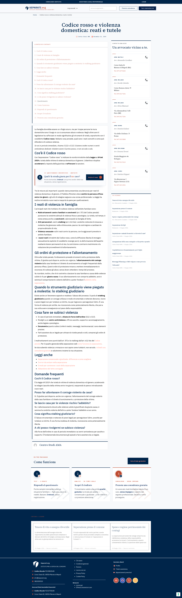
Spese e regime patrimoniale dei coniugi (125, 217)
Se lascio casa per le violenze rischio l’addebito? (56, 88)
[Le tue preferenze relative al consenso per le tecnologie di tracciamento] (178, 594)
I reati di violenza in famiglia (48, 55)
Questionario (42, 101)
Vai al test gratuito (138, 461)
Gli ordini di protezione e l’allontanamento (53, 59)
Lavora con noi (81, 570)
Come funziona (43, 105)
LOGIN (144, 2)
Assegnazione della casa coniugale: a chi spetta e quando (131, 242)
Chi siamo (79, 561)
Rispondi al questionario (47, 109)
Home (35, 15)
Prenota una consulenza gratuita (50, 118)
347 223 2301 (121, 185)
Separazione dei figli (119, 225)
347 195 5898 (121, 139)
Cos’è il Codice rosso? (45, 80)
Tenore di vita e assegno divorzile (123, 200)
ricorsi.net (79, 585)
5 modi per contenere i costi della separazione (56, 365)
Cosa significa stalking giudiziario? (51, 93)
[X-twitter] (129, 580)
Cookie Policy (80, 576)
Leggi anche (41, 72)
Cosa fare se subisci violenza (48, 68)
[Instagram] (135, 580)
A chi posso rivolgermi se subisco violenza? (54, 97)
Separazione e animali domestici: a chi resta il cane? (129, 233)
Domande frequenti (44, 76)
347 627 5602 (121, 71)
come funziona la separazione (90, 344)
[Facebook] (122, 580)
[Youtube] (116, 580)
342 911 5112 (121, 162)
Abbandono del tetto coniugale (50, 369)
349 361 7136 (121, 94)
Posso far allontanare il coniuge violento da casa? (56, 84)
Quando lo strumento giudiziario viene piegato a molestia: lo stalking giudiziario (68, 63)
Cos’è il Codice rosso (44, 51)
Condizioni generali (82, 564)
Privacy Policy (80, 573)
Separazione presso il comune (122, 208)
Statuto (78, 567)
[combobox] (102, 8)
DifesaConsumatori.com (84, 587)
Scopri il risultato (44, 113)
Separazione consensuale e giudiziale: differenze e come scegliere (64, 359)
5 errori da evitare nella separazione (52, 362)
